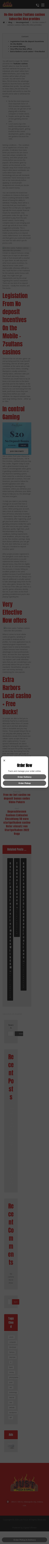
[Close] (4, 760)
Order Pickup (24, 783)
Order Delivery (24, 777)
